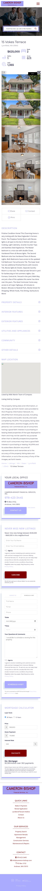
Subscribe (16, 575)
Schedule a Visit (29, 595)
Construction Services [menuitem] (21, 841)
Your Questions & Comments (15, 634)
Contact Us (15, 510)
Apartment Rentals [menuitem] (21, 835)
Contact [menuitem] (21, 815)
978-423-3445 (14, 497)
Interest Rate (9, 740)
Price (6, 724)
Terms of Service (11, 693)
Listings (12, 463)
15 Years (18, 717)
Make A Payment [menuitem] (21, 806)
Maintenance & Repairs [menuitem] (21, 844)
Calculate (15, 753)
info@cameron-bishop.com (22, 860)
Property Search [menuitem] (21, 832)
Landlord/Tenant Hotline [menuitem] (21, 812)
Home (4, 463)
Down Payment (10, 732)
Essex (24, 463)
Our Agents (31, 507)
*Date (7, 617)
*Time (7, 626)
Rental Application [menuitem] (21, 809)
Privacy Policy (9, 566)
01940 (6, 466)
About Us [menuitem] (21, 818)
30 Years (9, 717)
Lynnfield (32, 463)
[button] (36, 28)
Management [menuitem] (21, 838)
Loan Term (8, 713)
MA (18, 463)
